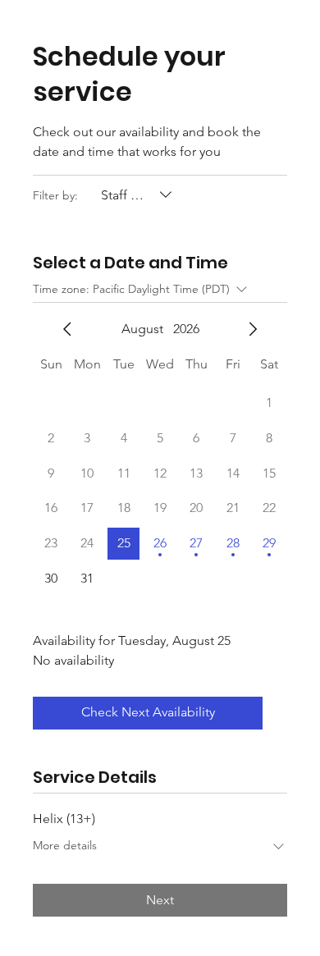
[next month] (253, 329)
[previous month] (67, 329)
